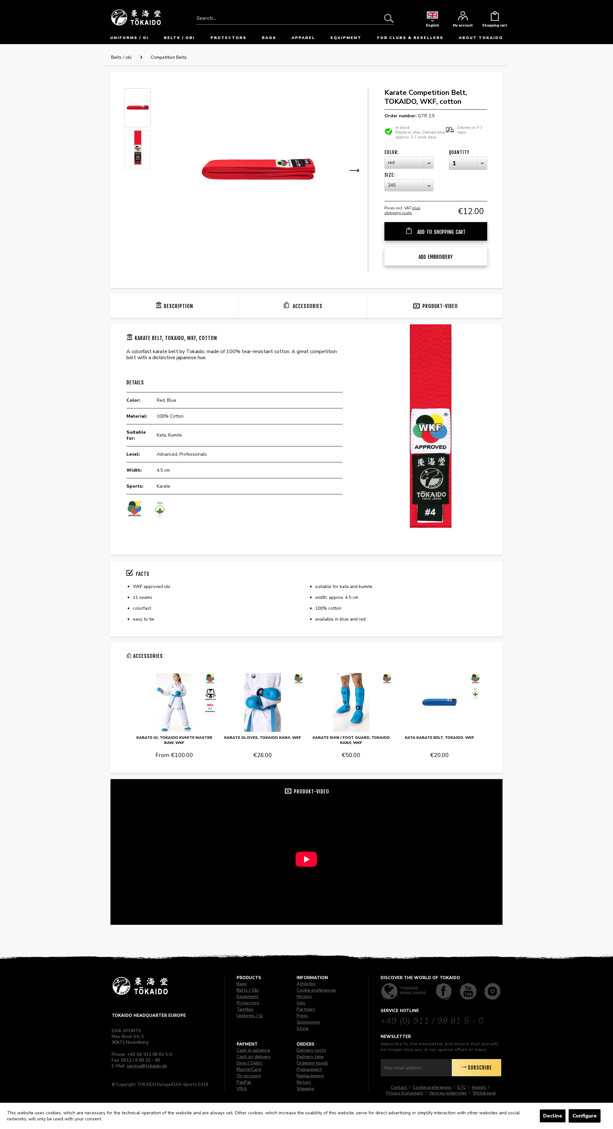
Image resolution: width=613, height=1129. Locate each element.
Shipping (305, 1089)
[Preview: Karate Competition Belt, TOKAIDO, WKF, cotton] (138, 107)
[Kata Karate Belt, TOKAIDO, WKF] (439, 702)
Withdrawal (484, 1093)
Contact (399, 1087)
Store (302, 1028)
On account (249, 1076)
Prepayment (309, 1069)
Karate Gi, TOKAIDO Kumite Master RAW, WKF (174, 740)
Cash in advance (253, 1050)
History (304, 997)
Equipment (248, 997)
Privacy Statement (404, 1093)
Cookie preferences (316, 990)
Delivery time (310, 1057)
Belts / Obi (248, 990)
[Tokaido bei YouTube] (468, 991)
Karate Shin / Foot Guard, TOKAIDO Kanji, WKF (351, 740)
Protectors (248, 1003)
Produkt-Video (440, 306)
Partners (306, 1009)
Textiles (245, 1009)
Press (302, 1016)
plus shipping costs (402, 210)
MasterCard (249, 1069)
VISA (242, 1089)
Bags (242, 984)
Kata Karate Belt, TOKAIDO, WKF (439, 737)
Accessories (306, 306)
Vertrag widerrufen (448, 1093)
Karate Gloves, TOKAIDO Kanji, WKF (262, 737)
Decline (552, 1115)
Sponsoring (308, 1022)
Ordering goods (312, 1063)
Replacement (310, 1076)
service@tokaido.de (147, 1066)
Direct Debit (249, 1063)
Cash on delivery (253, 1057)
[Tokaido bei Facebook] (444, 991)
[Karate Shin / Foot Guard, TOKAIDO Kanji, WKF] (351, 702)
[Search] (389, 18)
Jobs (301, 1003)
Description (178, 306)
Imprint (479, 1087)
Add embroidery (436, 257)
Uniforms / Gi (250, 1016)
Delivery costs (311, 1050)
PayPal (244, 1082)
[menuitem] (295, 13)
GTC (461, 1087)
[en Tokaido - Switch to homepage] (136, 16)
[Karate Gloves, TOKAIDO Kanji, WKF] (262, 702)
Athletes (306, 984)
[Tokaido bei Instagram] (492, 991)
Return (304, 1082)
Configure (584, 1115)
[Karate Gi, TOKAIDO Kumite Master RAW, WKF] (174, 702)
